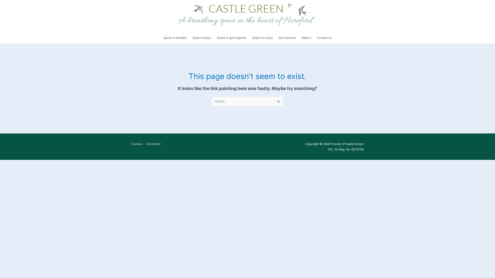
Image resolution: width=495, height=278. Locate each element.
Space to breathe (175, 38)
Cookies (137, 144)
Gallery (306, 38)
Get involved (287, 38)
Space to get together (232, 38)
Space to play (202, 38)
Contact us (324, 38)
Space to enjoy (262, 38)
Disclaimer (153, 144)
